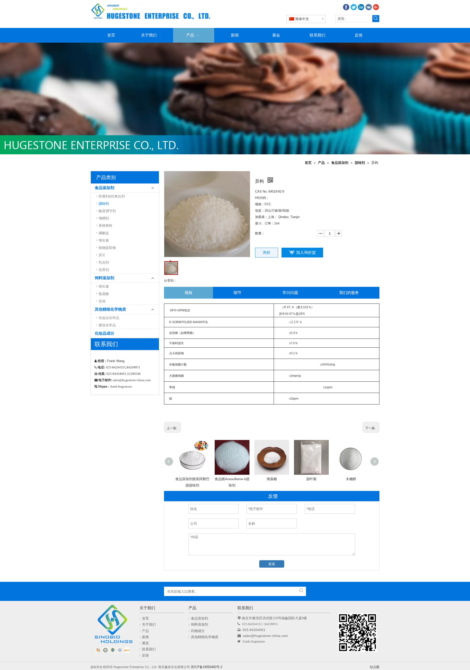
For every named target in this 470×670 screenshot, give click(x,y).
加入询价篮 (306, 252)
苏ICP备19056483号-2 (206, 667)
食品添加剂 (104, 188)
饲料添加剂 (104, 278)
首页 (145, 618)
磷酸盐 (104, 233)
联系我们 (149, 649)
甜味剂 (104, 204)
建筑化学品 (107, 325)
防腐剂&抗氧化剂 (112, 196)
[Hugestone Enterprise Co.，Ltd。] (113, 625)
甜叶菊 (311, 479)
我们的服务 (349, 293)
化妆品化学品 (109, 318)
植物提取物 (107, 248)
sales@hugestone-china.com (266, 636)
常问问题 (290, 293)
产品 (145, 631)
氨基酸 (104, 294)
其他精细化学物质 (110, 309)
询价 (266, 252)
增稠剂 (104, 218)
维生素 (104, 240)
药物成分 (198, 631)
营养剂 (104, 270)
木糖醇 (351, 479)
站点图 (374, 667)
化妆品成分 (104, 333)
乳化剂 (104, 262)
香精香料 (105, 226)
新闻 (145, 637)
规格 (188, 293)
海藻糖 (272, 479)
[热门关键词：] (375, 18)
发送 (271, 564)
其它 (102, 255)
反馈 (145, 655)
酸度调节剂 (107, 211)
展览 (145, 643)
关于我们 (149, 624)
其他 (102, 301)
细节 (237, 293)
